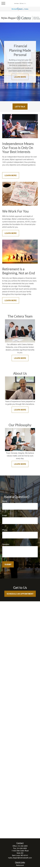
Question (5, 544)
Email (4, 515)
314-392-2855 (23, 846)
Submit (8, 564)
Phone (4, 530)
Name (4, 501)
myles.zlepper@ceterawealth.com (20, 858)
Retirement (20, 865)
